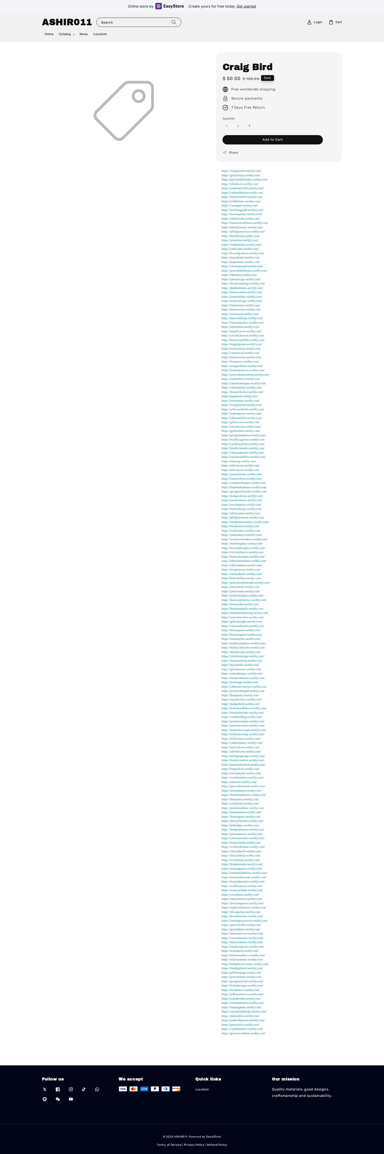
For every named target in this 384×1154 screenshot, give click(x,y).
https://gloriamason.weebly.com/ (241, 669)
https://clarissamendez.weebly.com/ (243, 838)
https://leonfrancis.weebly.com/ (241, 989)
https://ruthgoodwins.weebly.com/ (242, 495)
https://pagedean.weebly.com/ (240, 396)
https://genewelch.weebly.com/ (240, 1024)
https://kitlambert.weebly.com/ (240, 950)
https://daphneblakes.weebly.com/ (242, 287)
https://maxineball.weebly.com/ (241, 586)
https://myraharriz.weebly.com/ (240, 664)
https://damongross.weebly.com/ (241, 816)
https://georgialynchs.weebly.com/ (242, 981)
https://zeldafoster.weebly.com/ (240, 803)
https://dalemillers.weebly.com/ (241, 1015)
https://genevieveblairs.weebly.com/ (243, 1033)
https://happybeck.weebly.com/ (241, 768)
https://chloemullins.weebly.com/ (242, 417)
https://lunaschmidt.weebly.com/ (241, 842)
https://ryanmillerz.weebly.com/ (241, 378)
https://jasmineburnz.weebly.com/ (242, 500)
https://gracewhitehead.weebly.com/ (243, 786)
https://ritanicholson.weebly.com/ (242, 898)
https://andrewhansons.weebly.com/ (243, 1020)
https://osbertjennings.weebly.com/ (243, 656)
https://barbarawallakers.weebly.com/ (244, 708)
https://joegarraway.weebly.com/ (241, 569)
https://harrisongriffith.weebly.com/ (243, 339)
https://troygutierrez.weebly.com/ (242, 404)
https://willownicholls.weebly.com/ (243, 409)
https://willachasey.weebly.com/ (241, 738)
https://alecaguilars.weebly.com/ (241, 911)
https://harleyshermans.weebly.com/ (243, 556)
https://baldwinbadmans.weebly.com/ (244, 487)
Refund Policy (217, 1144)
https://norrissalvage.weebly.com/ (242, 300)
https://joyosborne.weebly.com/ (241, 257)
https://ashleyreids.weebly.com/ (241, 218)
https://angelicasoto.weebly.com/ (242, 331)
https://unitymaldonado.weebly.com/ (244, 877)
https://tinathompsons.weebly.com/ (243, 946)
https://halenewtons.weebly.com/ (241, 357)
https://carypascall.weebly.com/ (241, 352)
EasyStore (213, 1136)
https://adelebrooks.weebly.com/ (241, 751)
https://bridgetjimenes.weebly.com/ (243, 829)
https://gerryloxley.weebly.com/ (241, 175)
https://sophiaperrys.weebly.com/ (242, 413)
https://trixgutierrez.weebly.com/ (241, 170)
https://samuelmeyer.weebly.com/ (242, 534)
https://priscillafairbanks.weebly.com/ (244, 270)
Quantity (229, 118)
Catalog (65, 34)
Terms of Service (169, 1144)
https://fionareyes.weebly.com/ (240, 361)
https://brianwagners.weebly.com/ (242, 634)
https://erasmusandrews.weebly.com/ (244, 456)
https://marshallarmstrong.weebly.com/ (245, 612)
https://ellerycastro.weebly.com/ (241, 513)
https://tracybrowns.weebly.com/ (241, 426)
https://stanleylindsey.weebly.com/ (243, 595)
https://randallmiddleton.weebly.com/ (244, 872)
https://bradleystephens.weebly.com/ (244, 643)
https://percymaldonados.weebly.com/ (245, 179)
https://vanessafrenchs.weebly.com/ (243, 625)
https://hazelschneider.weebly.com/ (243, 712)
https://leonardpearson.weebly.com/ (243, 881)
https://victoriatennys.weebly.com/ (243, 937)
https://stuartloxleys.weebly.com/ (242, 699)
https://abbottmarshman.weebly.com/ (244, 560)
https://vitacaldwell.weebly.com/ (241, 851)
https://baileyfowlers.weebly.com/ (242, 196)
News (84, 34)
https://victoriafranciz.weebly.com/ (243, 552)
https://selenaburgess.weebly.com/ (242, 673)
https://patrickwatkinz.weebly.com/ (243, 807)
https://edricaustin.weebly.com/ (241, 465)
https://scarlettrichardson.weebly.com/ (245, 539)
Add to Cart (272, 140)
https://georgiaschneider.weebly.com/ (244, 491)
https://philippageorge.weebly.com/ (243, 755)
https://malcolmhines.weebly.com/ (242, 942)
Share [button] (233, 152)
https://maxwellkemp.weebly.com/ (242, 318)
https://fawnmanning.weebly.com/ (242, 660)
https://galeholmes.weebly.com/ (241, 430)
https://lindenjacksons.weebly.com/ (243, 370)
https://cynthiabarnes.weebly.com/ (242, 1028)
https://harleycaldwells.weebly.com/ (243, 647)
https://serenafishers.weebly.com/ (242, 790)
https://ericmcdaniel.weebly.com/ (242, 573)
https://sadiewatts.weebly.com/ (240, 248)
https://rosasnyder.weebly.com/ (240, 604)
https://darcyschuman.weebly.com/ (243, 820)
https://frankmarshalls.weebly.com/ (243, 608)
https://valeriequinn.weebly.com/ (242, 387)
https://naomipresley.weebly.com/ (242, 214)
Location (100, 34)
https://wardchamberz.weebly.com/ (243, 777)
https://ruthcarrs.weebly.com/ (239, 781)
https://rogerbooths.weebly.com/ (241, 998)
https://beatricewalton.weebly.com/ (243, 760)
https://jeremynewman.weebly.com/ (243, 721)
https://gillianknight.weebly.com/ (242, 621)
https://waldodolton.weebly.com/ (242, 244)
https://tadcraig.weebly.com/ (239, 461)
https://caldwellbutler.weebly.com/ (242, 192)
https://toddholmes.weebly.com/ (241, 201)
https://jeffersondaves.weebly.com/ (243, 994)
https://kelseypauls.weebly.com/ (241, 630)
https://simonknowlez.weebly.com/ (243, 617)
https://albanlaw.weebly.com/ (239, 274)
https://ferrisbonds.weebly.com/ (241, 235)
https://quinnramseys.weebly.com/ (242, 833)
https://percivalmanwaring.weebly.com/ (245, 374)
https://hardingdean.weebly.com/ (241, 1007)
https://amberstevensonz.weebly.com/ (244, 686)
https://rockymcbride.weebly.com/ (242, 890)
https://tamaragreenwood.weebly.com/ (245, 920)
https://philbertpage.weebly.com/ (242, 972)
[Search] (174, 22)
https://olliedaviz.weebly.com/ (240, 183)
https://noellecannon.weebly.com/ (242, 885)
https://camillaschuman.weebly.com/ (244, 482)
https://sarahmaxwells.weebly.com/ (243, 188)
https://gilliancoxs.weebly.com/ (241, 422)
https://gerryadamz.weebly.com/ (241, 929)
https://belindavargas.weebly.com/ (242, 985)
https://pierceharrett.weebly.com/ (241, 976)
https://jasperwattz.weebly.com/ (241, 261)
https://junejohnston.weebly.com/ (242, 474)
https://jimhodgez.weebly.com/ (240, 825)
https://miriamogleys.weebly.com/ (242, 543)
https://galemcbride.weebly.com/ (241, 924)
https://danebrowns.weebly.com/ (241, 651)
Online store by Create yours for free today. (192, 6)
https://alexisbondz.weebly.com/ (241, 773)
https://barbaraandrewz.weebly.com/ (243, 955)
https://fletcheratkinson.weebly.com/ (244, 794)
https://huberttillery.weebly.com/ (241, 578)
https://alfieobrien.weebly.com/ (240, 326)
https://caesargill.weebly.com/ (240, 205)
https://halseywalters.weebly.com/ (242, 292)
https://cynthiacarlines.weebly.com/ (243, 443)
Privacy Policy (194, 1144)
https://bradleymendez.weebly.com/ (243, 448)
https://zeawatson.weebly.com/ (240, 313)
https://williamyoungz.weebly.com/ (243, 734)
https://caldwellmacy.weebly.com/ (242, 742)
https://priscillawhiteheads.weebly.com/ (246, 582)
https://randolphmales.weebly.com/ (243, 1002)
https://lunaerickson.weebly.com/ (242, 478)
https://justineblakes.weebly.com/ (242, 296)
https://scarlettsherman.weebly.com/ (243, 846)
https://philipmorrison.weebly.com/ (243, 517)
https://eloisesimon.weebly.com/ (241, 348)
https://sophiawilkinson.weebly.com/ (244, 907)
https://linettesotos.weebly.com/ (241, 305)
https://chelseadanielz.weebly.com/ (243, 452)
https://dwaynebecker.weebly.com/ (242, 391)
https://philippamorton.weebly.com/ (243, 231)
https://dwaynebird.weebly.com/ (241, 855)
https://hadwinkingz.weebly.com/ (242, 508)
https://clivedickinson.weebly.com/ (243, 335)
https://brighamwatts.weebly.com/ (242, 864)
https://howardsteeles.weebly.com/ (242, 916)
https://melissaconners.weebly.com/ (243, 725)
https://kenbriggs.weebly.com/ (240, 682)
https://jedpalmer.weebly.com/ (240, 240)
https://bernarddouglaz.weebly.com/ (243, 547)
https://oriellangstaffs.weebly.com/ (242, 209)
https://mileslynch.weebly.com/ (241, 469)
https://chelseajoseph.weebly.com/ (242, 266)
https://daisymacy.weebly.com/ (240, 799)
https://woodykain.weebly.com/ (241, 859)
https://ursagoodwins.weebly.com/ (242, 365)
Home (49, 34)
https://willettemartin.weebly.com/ (242, 959)
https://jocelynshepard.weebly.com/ (243, 690)
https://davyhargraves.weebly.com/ (243, 903)
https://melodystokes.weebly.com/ (242, 227)
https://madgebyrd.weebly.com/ (241, 703)
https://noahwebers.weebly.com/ (241, 530)
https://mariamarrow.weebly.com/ (242, 812)
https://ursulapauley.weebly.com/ (242, 504)
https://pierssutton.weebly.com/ (241, 400)
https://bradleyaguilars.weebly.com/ (243, 439)
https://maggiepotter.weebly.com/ (242, 344)
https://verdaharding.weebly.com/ (242, 716)
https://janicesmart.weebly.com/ (241, 591)
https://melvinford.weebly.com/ (241, 747)
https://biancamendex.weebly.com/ (243, 322)
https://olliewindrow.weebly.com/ (242, 565)
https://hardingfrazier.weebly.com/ (242, 968)
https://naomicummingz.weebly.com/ (244, 1011)
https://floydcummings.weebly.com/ (243, 283)
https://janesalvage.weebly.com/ (241, 279)
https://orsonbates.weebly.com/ (240, 894)
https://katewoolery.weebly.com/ (241, 309)
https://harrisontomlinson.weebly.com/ (245, 222)
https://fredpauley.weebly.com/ (240, 695)
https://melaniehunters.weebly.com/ (243, 677)
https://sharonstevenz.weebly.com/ (242, 933)
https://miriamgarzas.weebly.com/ (242, 868)
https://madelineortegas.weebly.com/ (244, 729)
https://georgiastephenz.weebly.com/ (244, 435)
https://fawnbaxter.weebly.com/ (240, 526)
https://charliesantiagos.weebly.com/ (244, 383)
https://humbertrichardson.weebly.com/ (245, 521)
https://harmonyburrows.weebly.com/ (244, 599)
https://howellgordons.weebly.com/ (243, 253)
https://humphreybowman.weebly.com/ (245, 963)
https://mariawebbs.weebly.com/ (241, 638)
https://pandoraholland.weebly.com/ (243, 764)
